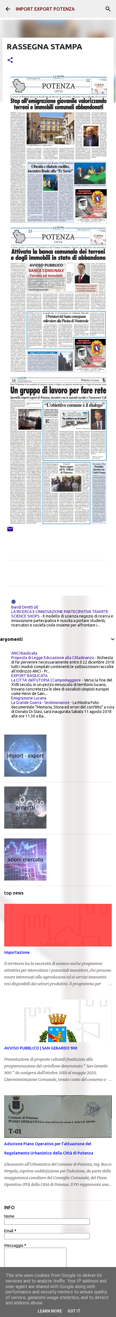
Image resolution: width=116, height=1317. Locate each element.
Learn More (50, 1311)
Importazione (17, 952)
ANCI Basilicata (24, 653)
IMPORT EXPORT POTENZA (45, 9)
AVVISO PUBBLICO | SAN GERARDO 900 (40, 1048)
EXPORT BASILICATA (29, 675)
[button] (10, 60)
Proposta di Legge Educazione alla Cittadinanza (52, 657)
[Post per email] (10, 531)
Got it (74, 1311)
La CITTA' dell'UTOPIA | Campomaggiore (46, 680)
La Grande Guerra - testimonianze (40, 702)
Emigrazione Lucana (28, 698)
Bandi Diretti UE (25, 607)
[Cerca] (108, 9)
